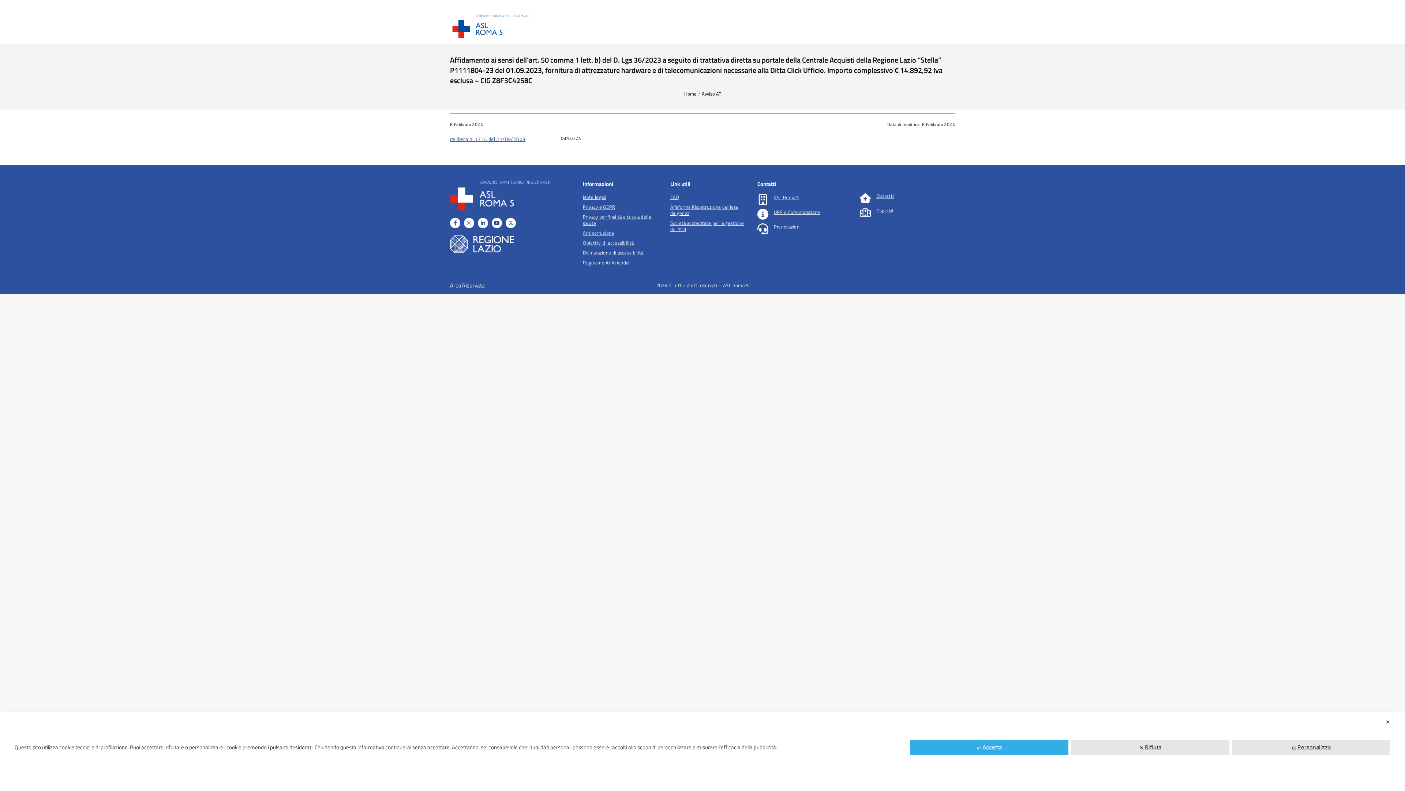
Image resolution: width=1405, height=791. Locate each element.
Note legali (594, 197)
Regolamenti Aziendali (606, 262)
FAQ (674, 197)
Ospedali (885, 210)
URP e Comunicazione (797, 212)
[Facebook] (455, 223)
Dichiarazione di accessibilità (613, 252)
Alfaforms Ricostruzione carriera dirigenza (704, 210)
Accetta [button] (992, 747)
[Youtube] (497, 223)
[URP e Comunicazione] (762, 214)
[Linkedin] (483, 223)
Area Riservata (467, 285)
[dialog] (702, 751)
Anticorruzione (598, 233)
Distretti (885, 196)
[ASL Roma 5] (762, 199)
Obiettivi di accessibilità (608, 242)
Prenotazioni (787, 226)
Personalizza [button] (1314, 747)
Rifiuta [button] (1153, 747)
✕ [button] (1388, 721)
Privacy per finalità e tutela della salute (617, 220)
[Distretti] (865, 198)
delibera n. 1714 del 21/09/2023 (487, 139)
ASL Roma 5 (786, 197)
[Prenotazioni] (762, 228)
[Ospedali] (865, 212)
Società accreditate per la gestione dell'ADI (707, 226)
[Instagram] (469, 223)
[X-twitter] (511, 223)
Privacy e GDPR (599, 207)
